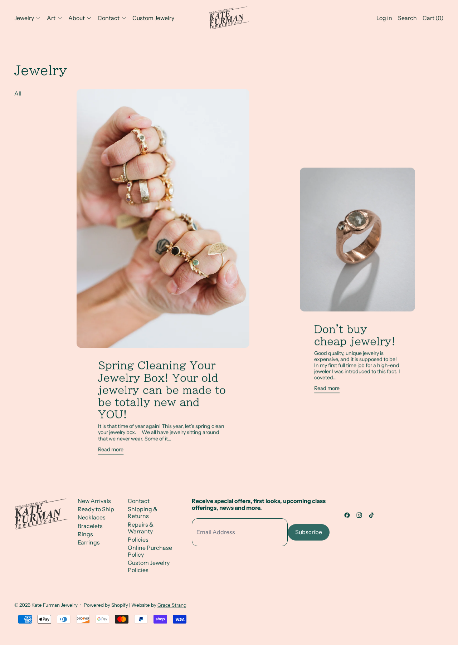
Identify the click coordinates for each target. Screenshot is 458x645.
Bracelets (90, 525)
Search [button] (407, 17)
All (17, 93)
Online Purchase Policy (150, 551)
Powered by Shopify (106, 605)
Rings (85, 534)
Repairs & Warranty (141, 528)
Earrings (89, 542)
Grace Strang (171, 605)
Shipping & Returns (142, 512)
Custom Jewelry (153, 17)
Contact (139, 500)
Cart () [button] (433, 17)
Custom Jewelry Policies (149, 566)
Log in (384, 17)
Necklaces (92, 517)
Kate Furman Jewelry (54, 605)
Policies (138, 539)
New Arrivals (94, 500)
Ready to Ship (96, 509)
